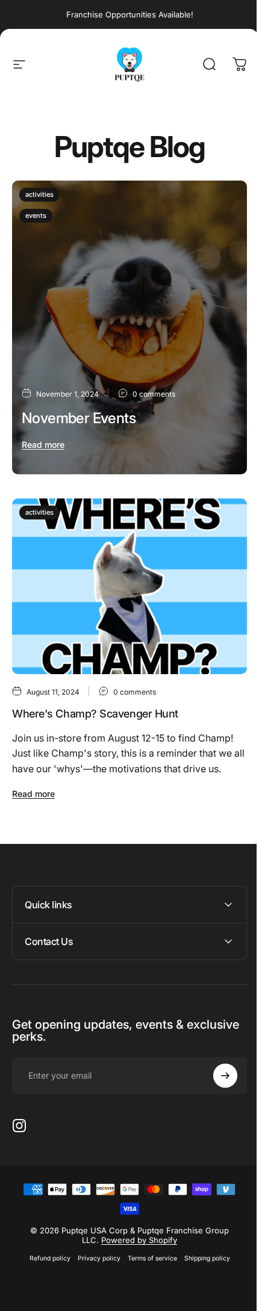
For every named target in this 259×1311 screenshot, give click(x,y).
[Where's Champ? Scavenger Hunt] (129, 586)
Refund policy (45, 1240)
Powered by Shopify (135, 1222)
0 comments (154, 393)
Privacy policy (94, 1240)
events (35, 215)
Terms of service (147, 1240)
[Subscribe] (216, 1058)
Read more (43, 444)
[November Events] (129, 327)
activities (39, 194)
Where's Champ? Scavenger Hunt (95, 713)
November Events (79, 418)
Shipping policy (202, 1240)
